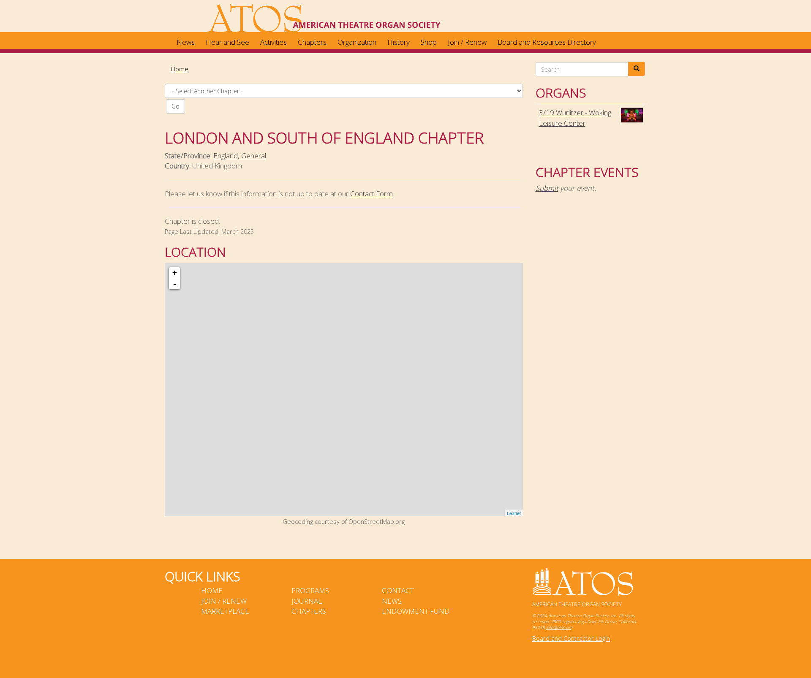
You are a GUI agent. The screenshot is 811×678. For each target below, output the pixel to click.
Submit (547, 188)
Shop (429, 42)
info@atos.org (559, 627)
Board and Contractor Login (571, 639)
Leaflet (514, 513)
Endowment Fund (415, 611)
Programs (310, 590)
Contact (398, 590)
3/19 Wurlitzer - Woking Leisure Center (575, 117)
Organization (356, 42)
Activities (273, 42)
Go (175, 106)
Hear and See (227, 42)
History (398, 42)
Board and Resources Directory (547, 42)
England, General (239, 155)
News (186, 42)
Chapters (312, 42)
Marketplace (225, 611)
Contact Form (371, 193)
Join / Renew (467, 42)
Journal (306, 601)
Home (179, 69)
